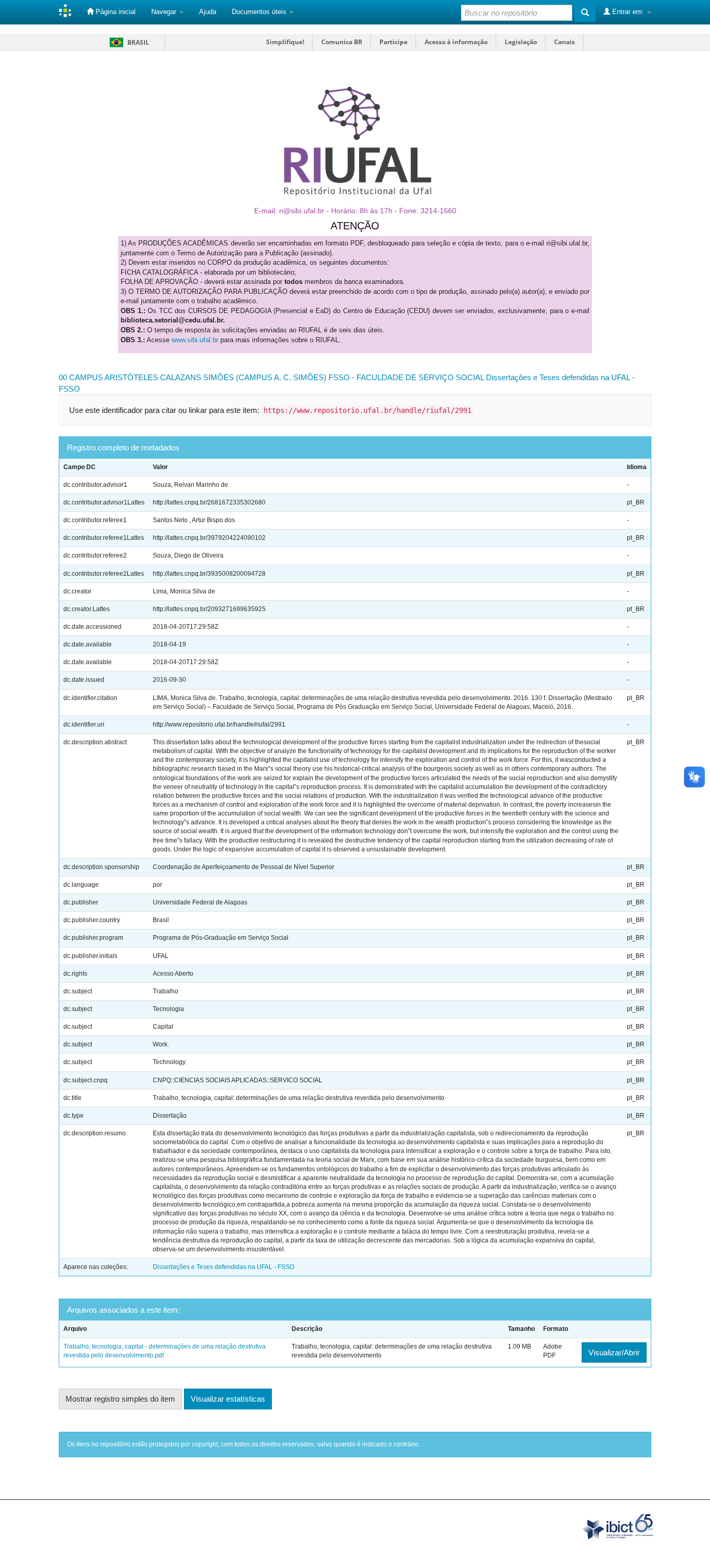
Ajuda (207, 12)
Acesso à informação (456, 41)
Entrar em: (628, 12)
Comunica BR (341, 41)
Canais (564, 41)
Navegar (164, 12)
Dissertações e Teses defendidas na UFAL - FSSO (223, 1267)
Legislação (521, 41)
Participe (393, 41)
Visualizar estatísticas (228, 1398)
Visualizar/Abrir (614, 1352)
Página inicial (115, 12)
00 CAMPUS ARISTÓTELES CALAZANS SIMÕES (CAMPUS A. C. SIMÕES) (192, 377)
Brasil (127, 42)
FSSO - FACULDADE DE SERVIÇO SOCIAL (406, 377)
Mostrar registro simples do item (120, 1398)
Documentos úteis (260, 12)
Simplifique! (285, 41)
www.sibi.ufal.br (195, 340)
